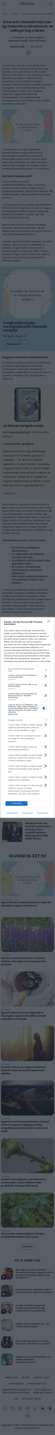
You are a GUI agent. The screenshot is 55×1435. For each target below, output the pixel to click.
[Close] (49, 622)
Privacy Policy (42, 813)
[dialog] (27, 717)
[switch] (45, 676)
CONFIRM (16, 804)
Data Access (27, 813)
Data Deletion (12, 813)
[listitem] (27, 670)
